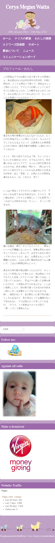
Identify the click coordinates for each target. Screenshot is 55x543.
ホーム (7, 38)
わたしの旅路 (43, 38)
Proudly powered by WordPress (13, 536)
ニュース (28, 50)
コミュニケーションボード (19, 57)
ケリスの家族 (23, 38)
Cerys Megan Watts (27, 6)
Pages (5, 497)
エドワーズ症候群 (14, 44)
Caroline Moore (48, 536)
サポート (33, 44)
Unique (18, 497)
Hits (11, 497)
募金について (11, 50)
